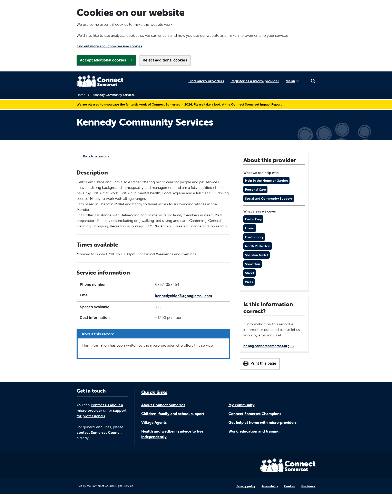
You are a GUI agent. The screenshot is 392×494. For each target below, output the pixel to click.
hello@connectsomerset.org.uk (268, 346)
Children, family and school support (172, 413)
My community (241, 405)
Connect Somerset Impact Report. (257, 104)
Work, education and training (254, 431)
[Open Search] (313, 81)
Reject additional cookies (165, 60)
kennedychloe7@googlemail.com (183, 295)
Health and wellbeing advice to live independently (172, 434)
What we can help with (261, 173)
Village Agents (154, 422)
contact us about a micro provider (100, 408)
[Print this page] (260, 363)
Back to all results (96, 156)
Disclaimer (308, 486)
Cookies (289, 486)
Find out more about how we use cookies (109, 46)
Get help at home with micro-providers (262, 422)
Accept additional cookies (103, 60)
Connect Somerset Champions (254, 413)
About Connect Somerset (163, 405)
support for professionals (102, 413)
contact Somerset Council (99, 432)
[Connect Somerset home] (100, 81)
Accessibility (270, 486)
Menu (290, 81)
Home (81, 95)
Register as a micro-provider (255, 81)
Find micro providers (206, 81)
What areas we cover (259, 211)
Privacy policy (245, 486)
